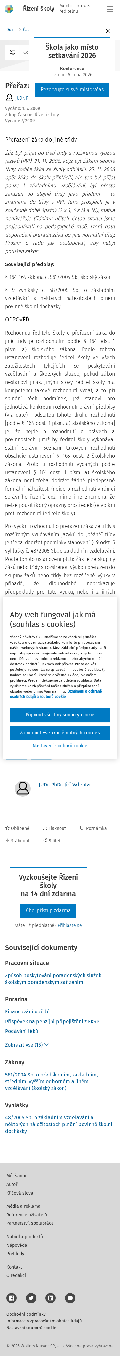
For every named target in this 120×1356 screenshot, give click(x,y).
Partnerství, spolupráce (30, 1223)
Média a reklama (23, 1206)
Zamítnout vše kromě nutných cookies (60, 732)
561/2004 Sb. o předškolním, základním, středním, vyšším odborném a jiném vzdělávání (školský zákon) (51, 1081)
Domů (11, 30)
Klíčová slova (19, 1193)
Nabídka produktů (24, 1236)
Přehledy (15, 1253)
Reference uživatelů (26, 1215)
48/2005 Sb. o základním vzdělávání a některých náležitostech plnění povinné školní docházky (58, 1124)
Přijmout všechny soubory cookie (60, 715)
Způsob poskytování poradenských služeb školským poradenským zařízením (53, 978)
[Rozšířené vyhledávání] (12, 52)
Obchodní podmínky (25, 1314)
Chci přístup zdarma (48, 910)
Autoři (12, 1184)
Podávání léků (21, 1031)
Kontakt (14, 1267)
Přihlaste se (70, 925)
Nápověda (16, 1245)
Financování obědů (27, 1012)
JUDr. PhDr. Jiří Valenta (64, 785)
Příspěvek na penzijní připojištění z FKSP (52, 1022)
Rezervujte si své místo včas (72, 89)
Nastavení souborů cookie (31, 1327)
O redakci (16, 1275)
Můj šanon (17, 1176)
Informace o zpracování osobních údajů (44, 1321)
